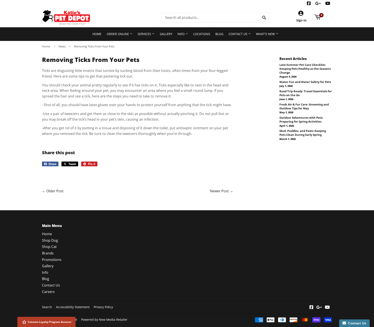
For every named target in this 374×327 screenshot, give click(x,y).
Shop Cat (49, 246)
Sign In (301, 20)
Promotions (51, 259)
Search (47, 307)
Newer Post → (221, 191)
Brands (48, 253)
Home (97, 34)
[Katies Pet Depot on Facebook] (309, 4)
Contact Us (238, 34)
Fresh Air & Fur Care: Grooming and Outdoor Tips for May (304, 106)
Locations (201, 34)
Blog (219, 34)
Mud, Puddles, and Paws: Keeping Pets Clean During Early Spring (302, 133)
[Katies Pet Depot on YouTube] (327, 4)
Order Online (118, 34)
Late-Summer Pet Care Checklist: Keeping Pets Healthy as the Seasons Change (305, 68)
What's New (266, 34)
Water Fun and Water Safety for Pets (305, 82)
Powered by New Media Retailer (104, 319)
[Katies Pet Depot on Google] (318, 4)
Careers (48, 291)
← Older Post (53, 191)
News (62, 46)
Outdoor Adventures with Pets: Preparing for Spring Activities (301, 119)
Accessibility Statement (73, 307)
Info (181, 34)
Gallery (166, 34)
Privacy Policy (103, 307)
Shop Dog (50, 240)
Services (145, 34)
